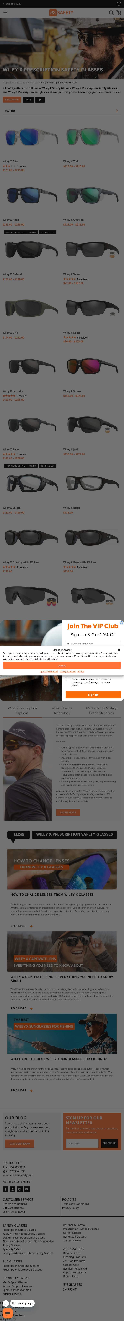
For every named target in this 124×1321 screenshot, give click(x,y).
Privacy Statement (68, 671)
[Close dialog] (121, 622)
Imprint (81, 671)
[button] (119, 649)
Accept (62, 665)
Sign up (93, 694)
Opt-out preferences (49, 671)
